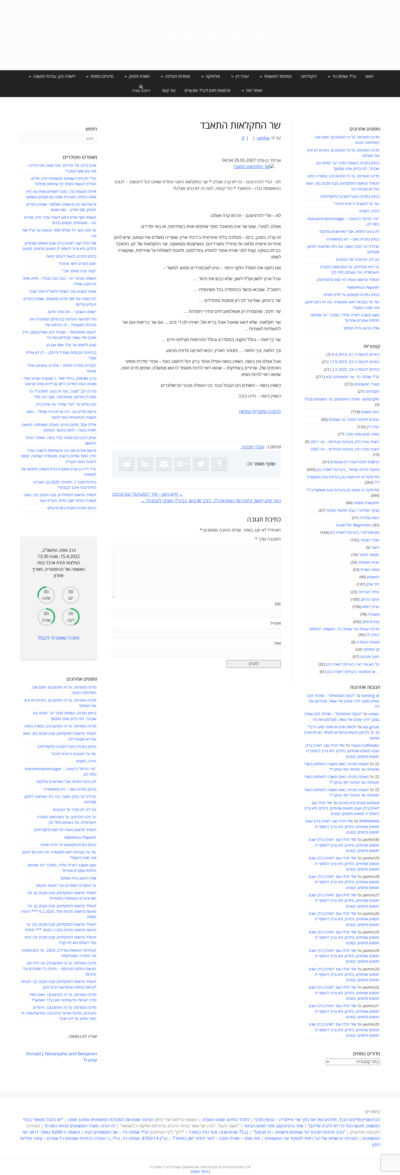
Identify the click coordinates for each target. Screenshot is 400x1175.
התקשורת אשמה (366, 503)
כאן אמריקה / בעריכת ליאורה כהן (354, 532)
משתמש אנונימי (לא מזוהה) (359, 803)
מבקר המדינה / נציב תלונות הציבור (352, 510)
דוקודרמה (309, 76)
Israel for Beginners (354, 525)
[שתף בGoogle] (182, 464)
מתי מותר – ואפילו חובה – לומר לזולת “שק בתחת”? (216, 1138)
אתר (277, 643)
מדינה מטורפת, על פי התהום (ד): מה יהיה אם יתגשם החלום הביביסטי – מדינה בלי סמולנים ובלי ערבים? (59, 969)
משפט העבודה (368, 642)
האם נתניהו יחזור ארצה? (77, 263)
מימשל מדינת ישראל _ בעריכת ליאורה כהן (348, 469)
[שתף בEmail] (164, 464)
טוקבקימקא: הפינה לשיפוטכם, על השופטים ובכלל (341, 399)
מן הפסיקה (371, 649)
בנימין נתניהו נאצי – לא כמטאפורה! (352, 239)
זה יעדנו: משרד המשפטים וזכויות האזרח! (80, 1126)
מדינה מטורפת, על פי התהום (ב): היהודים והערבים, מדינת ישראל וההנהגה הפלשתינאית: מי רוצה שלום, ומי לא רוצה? (58, 1013)
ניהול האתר (200, 1171)
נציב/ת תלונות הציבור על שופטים (354, 419)
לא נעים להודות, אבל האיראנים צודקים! (349, 231)
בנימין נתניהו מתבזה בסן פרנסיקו (71, 508)
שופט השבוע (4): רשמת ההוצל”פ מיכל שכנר (62, 291)
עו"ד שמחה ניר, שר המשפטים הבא (352, 377)
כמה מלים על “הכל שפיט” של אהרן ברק (66, 404)
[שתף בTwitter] (201, 464)
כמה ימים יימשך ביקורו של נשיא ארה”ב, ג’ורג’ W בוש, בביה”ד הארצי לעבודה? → (211, 501)
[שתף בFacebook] (219, 464)
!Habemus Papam (363, 287)
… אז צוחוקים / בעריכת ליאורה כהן (353, 672)
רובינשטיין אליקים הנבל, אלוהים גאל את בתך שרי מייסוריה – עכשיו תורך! (316, 1119)
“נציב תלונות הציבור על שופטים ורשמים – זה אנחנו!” (299, 1132)
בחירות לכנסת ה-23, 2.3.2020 (355, 369)
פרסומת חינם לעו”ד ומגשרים (207, 90)
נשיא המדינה (369, 518)
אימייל (275, 623)
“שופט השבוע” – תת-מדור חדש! (72, 312)
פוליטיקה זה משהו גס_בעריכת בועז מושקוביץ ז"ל (343, 490)
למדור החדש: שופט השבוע (226, 1119)
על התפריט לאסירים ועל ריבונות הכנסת (66, 885)
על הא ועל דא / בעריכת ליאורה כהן (352, 664)
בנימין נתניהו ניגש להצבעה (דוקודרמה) (350, 196)
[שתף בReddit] (127, 464)
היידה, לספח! (369, 211)
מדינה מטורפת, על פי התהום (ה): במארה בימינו (343, 176)
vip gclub (371, 727)
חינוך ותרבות (369, 657)
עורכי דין (373, 427)
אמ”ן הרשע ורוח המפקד (361, 328)
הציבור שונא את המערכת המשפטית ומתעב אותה (110, 1119)
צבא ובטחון (371, 621)
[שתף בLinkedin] (145, 464)
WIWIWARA (369, 821)
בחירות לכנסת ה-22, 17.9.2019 (354, 362)
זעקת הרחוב (370, 599)
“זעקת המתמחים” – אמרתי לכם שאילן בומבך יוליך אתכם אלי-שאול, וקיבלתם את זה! (343, 701)
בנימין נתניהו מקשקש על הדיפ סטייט (351, 294)
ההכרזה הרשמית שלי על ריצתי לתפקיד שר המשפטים (311, 1138)
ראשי (369, 76)
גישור (375, 547)
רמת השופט (370, 412)
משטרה (373, 614)
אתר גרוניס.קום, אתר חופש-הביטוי (273, 1126)
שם (278, 604)
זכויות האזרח (370, 570)
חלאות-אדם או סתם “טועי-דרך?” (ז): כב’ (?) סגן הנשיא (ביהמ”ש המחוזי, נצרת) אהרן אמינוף (341, 733)
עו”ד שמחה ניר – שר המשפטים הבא (117, 1132)
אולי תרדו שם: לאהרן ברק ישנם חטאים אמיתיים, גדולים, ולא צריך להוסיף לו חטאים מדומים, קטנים (342, 751)
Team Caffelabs (365, 745)
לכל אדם (372, 584)
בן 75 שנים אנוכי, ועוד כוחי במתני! (218, 1132)
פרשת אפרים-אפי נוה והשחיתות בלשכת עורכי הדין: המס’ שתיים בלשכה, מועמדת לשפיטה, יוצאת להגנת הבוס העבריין (58, 456)
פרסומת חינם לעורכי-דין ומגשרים (354, 462)
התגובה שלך (268, 539)
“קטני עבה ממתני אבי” (79, 271)
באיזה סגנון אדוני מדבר (362, 434)
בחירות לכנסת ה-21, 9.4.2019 (355, 354)
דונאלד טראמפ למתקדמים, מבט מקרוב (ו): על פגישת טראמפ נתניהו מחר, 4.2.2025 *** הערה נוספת (58, 912)
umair (373, 714)
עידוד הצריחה (368, 592)
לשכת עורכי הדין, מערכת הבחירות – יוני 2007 (344, 449)
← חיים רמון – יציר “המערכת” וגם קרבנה (147, 494)
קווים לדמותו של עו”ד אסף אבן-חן (71, 345)
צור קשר (168, 90)
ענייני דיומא (370, 607)
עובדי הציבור (369, 540)
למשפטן (373, 577)
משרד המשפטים (366, 384)
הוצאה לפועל (369, 555)
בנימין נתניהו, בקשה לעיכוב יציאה (71, 256)
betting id (370, 695)
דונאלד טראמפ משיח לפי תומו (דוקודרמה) (348, 279)
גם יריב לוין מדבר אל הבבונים (357, 259)
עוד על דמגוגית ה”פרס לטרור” (356, 204)
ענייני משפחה (368, 562)
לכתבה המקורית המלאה (260, 411)
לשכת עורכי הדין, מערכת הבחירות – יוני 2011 (344, 442)
